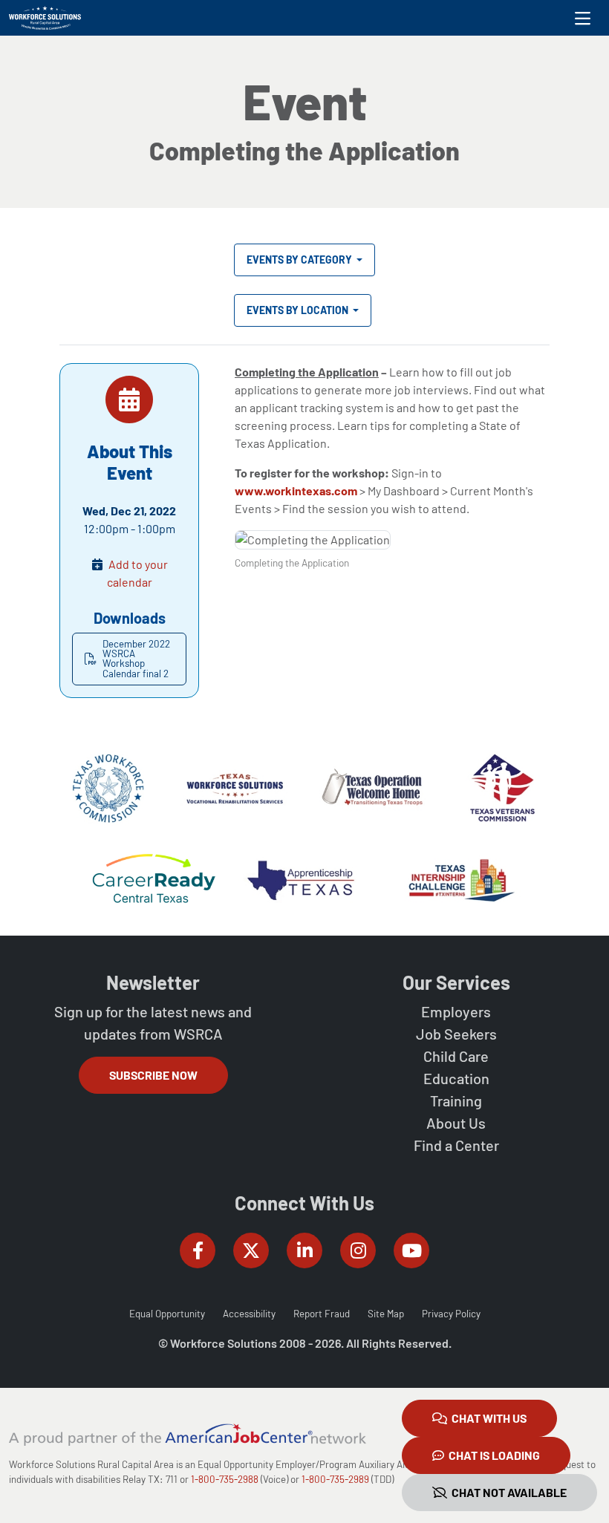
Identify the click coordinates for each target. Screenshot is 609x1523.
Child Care (456, 1056)
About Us (456, 1123)
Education (456, 1078)
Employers (456, 1011)
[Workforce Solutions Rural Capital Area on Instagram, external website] (358, 1250)
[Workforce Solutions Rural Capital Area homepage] (45, 18)
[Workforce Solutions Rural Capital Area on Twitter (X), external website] (251, 1250)
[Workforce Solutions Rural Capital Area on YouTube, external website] (411, 1250)
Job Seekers (456, 1034)
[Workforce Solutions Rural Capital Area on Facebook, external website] (197, 1250)
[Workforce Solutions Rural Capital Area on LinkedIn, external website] (304, 1250)
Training (456, 1100)
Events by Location (299, 310)
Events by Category (300, 259)
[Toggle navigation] (582, 18)
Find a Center (456, 1145)
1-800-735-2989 (335, 1479)
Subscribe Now (153, 1075)
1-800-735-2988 (224, 1479)
